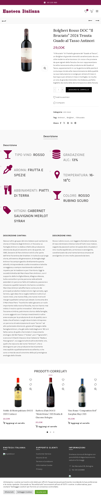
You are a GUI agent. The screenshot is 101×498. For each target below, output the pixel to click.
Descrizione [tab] (50, 136)
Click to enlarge (44, 68)
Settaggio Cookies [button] (24, 492)
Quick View (30, 389)
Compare (60, 103)
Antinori (61, 117)
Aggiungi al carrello (79, 90)
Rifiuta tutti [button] (9, 492)
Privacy (39, 469)
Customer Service (43, 454)
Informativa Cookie (44, 465)
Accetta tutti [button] (41, 492)
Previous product (90, 20)
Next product (97, 20)
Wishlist (87, 10)
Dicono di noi (41, 458)
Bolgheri (70, 117)
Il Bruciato (80, 117)
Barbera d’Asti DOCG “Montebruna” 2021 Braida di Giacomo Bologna (49, 414)
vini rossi (67, 112)
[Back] (4, 20)
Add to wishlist (62, 97)
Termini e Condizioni (44, 461)
